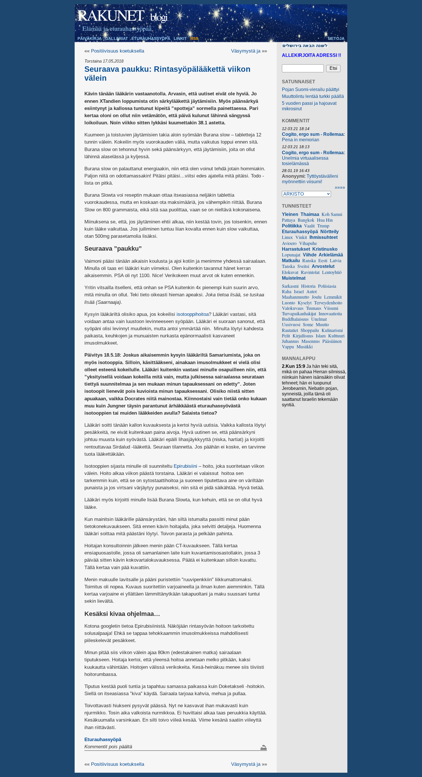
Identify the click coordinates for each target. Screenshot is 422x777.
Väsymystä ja (245, 51)
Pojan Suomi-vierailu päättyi (310, 89)
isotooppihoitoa (193, 314)
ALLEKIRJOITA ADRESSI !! (311, 55)
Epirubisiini (185, 466)
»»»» (340, 187)
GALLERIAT (116, 38)
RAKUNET (111, 14)
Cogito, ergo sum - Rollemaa (313, 134)
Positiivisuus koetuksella (117, 51)
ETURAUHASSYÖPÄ (150, 38)
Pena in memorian (300, 139)
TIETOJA (335, 38)
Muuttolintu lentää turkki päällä (313, 96)
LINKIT (180, 38)
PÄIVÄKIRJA (90, 38)
